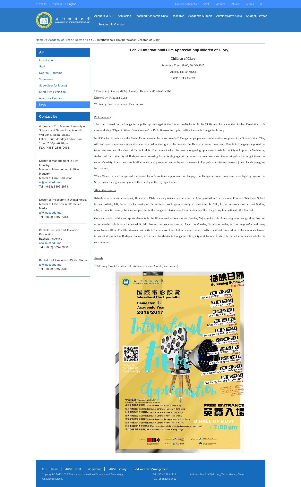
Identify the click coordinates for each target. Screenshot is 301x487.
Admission (124, 15)
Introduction (46, 60)
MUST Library (118, 469)
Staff (206, 4)
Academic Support (200, 15)
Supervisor (46, 79)
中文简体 (57, 4)
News (78, 39)
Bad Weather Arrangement (151, 469)
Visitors (220, 4)
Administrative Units (229, 15)
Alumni (235, 4)
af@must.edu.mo (50, 182)
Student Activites (256, 15)
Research (178, 15)
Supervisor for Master (53, 85)
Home (40, 39)
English (71, 4)
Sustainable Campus (111, 24)
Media (250, 4)
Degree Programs (50, 72)
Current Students (186, 4)
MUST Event (72, 469)
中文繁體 (41, 4)
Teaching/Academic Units (151, 15)
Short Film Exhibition (52, 91)
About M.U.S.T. (104, 15)
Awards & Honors (50, 98)
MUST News (50, 469)
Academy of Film (59, 39)
